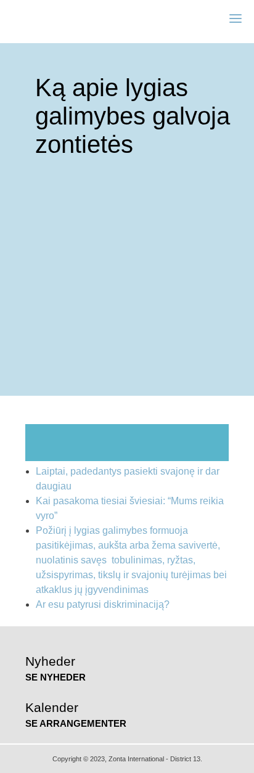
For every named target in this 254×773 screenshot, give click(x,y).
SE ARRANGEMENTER (75, 723)
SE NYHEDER (55, 677)
